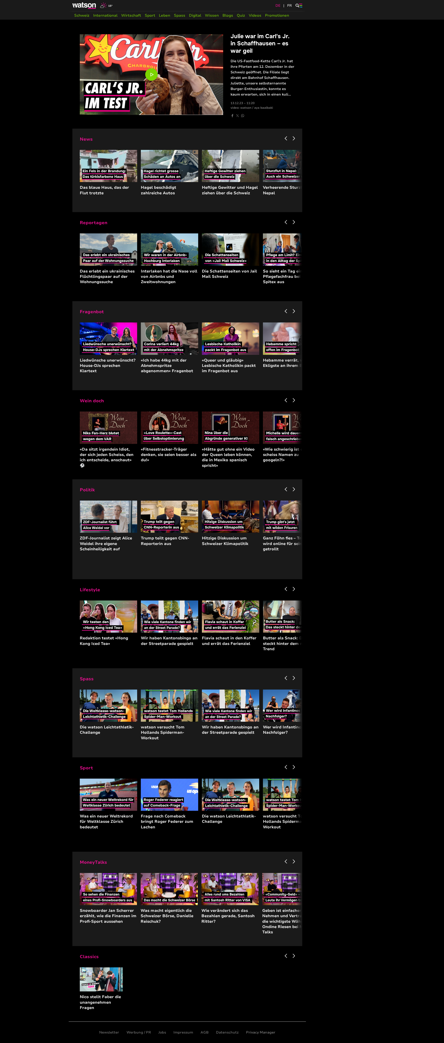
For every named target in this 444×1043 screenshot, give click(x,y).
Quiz (241, 15)
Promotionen (277, 15)
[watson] (84, 5)
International (105, 15)
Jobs (162, 1032)
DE (278, 5)
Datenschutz (227, 1032)
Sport (150, 15)
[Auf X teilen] (237, 115)
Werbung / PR (138, 1032)
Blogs (227, 15)
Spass (179, 15)
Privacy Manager (260, 1032)
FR (289, 5)
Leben (164, 15)
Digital (195, 15)
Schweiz (81, 15)
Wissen (212, 15)
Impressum (183, 1032)
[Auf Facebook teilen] (232, 116)
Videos (255, 15)
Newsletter (109, 1032)
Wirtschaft (131, 15)
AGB (204, 1032)
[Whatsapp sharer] (242, 116)
